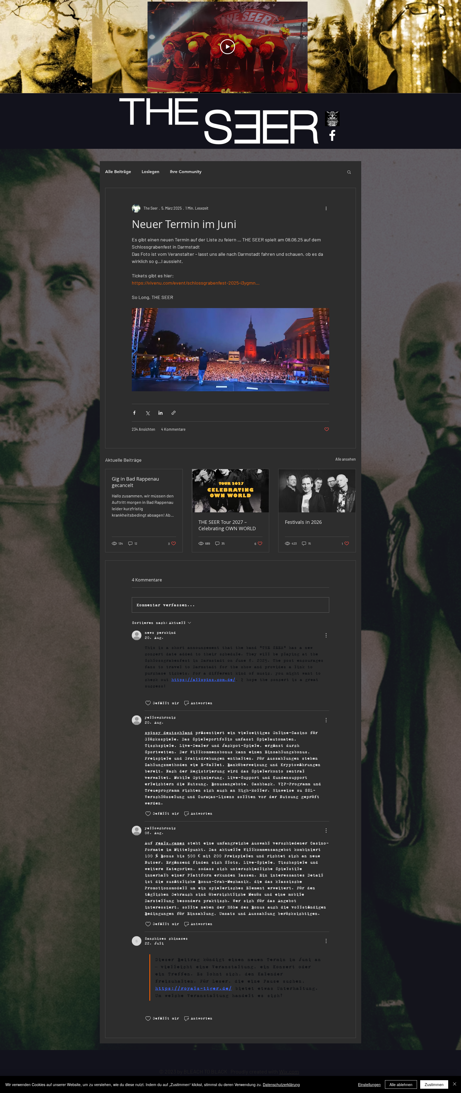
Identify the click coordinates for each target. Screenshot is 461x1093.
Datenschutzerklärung (281, 1084)
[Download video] (291, 84)
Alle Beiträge (118, 171)
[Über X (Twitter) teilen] (147, 412)
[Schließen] (454, 1084)
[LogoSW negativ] (332, 118)
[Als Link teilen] (173, 412)
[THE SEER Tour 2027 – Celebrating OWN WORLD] (230, 490)
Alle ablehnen (401, 1084)
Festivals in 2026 (303, 522)
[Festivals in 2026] (317, 490)
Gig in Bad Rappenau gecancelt (135, 482)
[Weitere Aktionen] (326, 208)
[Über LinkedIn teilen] (160, 412)
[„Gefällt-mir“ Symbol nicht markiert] (148, 703)
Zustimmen (434, 1084)
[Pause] (154, 84)
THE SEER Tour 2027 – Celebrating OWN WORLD (227, 525)
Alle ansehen (345, 459)
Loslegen (150, 171)
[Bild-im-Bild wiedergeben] (282, 84)
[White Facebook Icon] (332, 135)
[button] (349, 172)
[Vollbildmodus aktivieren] (300, 84)
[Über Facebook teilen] (134, 412)
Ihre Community (185, 171)
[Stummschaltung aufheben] (163, 84)
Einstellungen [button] (369, 1084)
